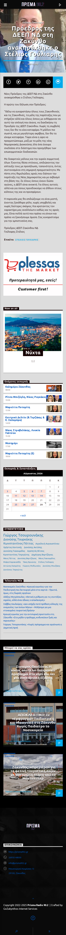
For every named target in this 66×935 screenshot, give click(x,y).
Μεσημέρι (11, 443)
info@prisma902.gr (18, 863)
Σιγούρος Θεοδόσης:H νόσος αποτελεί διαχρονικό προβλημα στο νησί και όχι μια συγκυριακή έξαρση (33, 672)
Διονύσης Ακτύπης (33, 547)
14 (41, 495)
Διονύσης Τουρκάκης (18, 539)
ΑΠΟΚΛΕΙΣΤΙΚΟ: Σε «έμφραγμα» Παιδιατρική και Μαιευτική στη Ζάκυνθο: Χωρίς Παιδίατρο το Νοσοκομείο (33, 722)
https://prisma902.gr (18, 852)
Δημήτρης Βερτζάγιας (42, 554)
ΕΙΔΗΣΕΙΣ (9, 655)
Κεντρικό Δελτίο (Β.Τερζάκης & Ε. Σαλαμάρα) (25, 419)
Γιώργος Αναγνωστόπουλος (18, 741)
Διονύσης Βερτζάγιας (27, 558)
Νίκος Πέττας (9, 558)
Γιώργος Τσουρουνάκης (23, 535)
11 (16, 495)
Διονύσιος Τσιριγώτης (13, 570)
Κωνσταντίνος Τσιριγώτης (16, 554)
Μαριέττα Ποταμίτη (17, 407)
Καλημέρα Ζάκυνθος (18, 386)
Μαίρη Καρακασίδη (12, 562)
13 (32, 495)
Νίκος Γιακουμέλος (47, 558)
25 (16, 504)
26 (24, 504)
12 (24, 495)
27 (32, 504)
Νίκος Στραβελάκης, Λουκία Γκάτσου (22, 431)
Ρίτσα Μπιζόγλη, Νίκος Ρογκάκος (25, 397)
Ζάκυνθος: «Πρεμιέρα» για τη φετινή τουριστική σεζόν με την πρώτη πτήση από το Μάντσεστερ (33, 772)
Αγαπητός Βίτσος (35, 551)
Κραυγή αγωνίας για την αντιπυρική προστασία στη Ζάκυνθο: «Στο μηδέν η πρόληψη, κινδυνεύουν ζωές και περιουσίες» (30, 617)
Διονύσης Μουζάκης (51, 566)
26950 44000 (15, 857)
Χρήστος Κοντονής (12, 547)
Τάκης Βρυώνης (29, 562)
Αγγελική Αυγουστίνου (47, 543)
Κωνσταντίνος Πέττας (18, 543)
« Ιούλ (23, 515)
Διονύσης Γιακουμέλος (14, 551)
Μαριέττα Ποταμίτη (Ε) (19, 453)
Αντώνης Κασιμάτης (12, 566)
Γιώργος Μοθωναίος (32, 566)
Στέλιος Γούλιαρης (26, 240)
